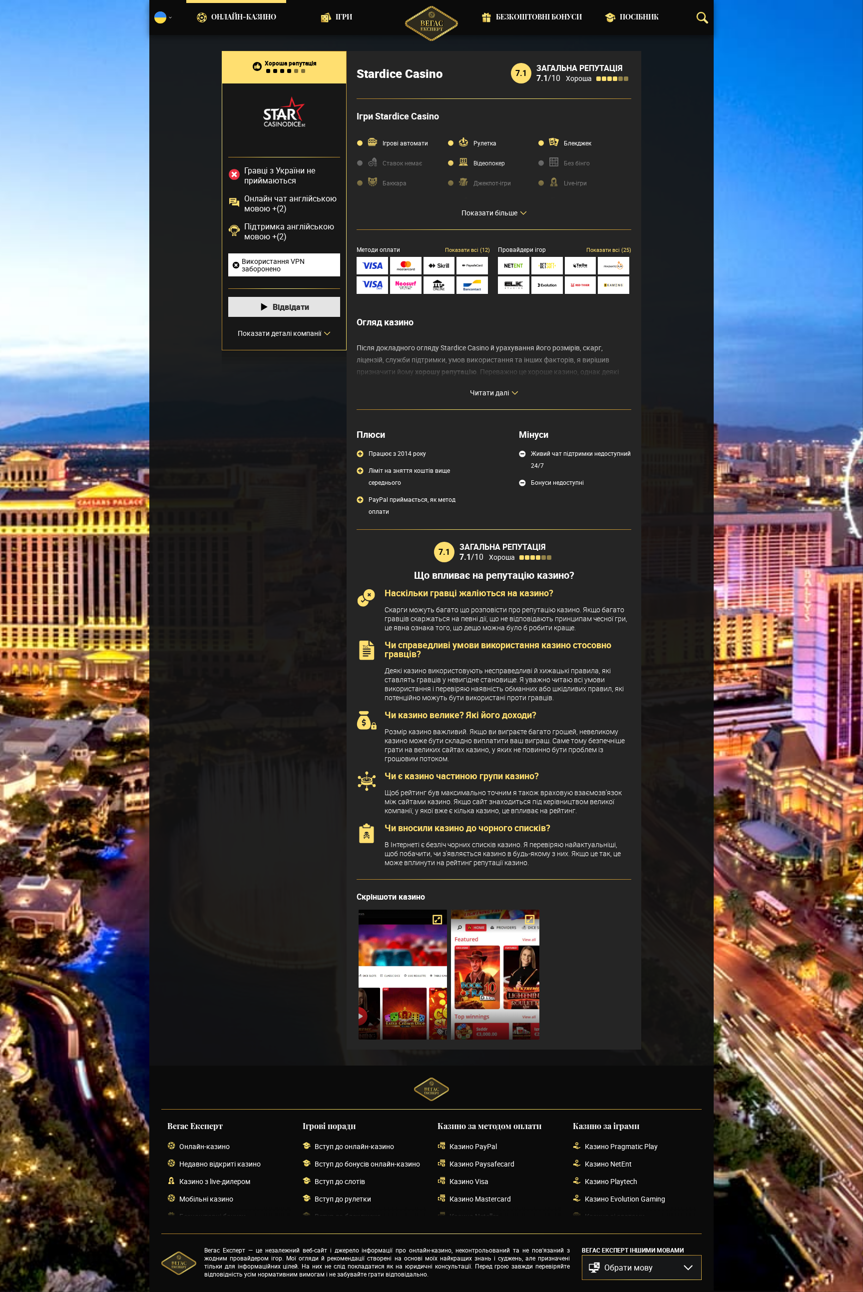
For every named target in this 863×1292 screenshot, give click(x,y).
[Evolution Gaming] (547, 285)
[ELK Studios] (513, 285)
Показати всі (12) (467, 249)
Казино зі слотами (615, 1216)
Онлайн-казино (243, 17)
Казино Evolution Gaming (625, 1199)
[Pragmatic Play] (613, 265)
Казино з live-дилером (214, 1181)
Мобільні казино (206, 1199)
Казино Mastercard (480, 1199)
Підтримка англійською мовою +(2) (289, 231)
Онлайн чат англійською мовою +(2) (290, 203)
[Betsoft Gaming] (547, 265)
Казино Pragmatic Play (621, 1146)
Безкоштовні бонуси (539, 17)
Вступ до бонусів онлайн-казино (367, 1164)
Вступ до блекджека (348, 1216)
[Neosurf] (406, 285)
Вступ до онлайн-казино (354, 1146)
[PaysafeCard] (472, 265)
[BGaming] (613, 285)
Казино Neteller (473, 1216)
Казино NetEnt (608, 1164)
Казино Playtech (611, 1181)
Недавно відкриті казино (220, 1164)
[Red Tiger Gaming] (580, 285)
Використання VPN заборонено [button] (273, 264)
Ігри (344, 17)
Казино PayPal (473, 1146)
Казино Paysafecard (481, 1164)
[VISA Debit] (372, 285)
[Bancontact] (472, 285)
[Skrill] (439, 265)
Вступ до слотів (340, 1181)
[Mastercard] (406, 265)
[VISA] (372, 265)
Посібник (639, 17)
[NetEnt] (513, 265)
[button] (642, 1267)
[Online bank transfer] (439, 285)
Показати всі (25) (608, 249)
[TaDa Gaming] (580, 265)
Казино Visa (468, 1181)
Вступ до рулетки (343, 1199)
